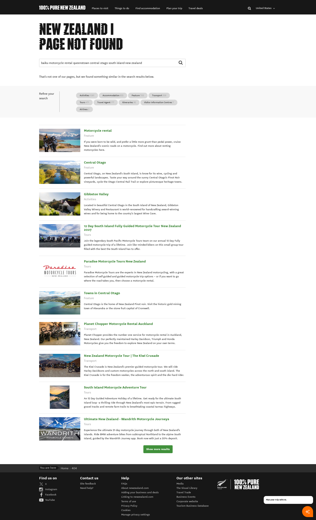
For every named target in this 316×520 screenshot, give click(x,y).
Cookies (126, 510)
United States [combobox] (264, 8)
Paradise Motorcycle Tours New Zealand (115, 261)
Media (180, 483)
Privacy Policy (129, 505)
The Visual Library (186, 488)
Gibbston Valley (96, 194)
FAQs (124, 483)
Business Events (185, 496)
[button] (100, 8)
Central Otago (95, 162)
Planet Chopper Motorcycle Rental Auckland (118, 324)
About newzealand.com (135, 488)
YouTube (49, 500)
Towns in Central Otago (102, 293)
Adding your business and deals (140, 492)
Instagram (50, 489)
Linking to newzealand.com (137, 496)
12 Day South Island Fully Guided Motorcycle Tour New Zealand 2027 (132, 228)
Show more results (158, 449)
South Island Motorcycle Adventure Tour (115, 387)
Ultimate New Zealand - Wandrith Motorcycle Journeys (126, 419)
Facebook (50, 494)
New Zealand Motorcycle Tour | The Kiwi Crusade (121, 356)
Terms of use (128, 501)
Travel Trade (183, 492)
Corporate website (187, 501)
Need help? (86, 488)
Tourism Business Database (192, 505)
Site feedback (88, 483)
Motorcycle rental (98, 130)
